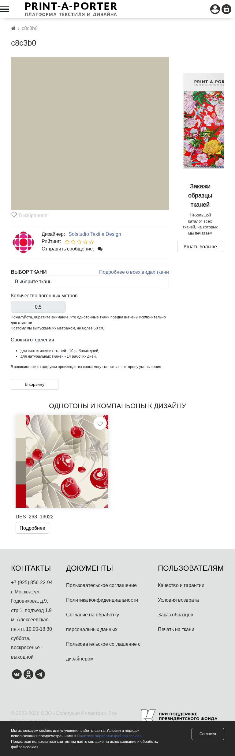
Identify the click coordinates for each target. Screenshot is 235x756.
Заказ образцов (175, 614)
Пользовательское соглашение (101, 585)
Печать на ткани (176, 629)
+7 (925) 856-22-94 (32, 582)
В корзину (34, 384)
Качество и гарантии (181, 585)
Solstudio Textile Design (93, 234)
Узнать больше (200, 246)
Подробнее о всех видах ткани (134, 272)
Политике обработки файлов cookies (109, 736)
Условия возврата (178, 600)
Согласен (208, 734)
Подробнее (32, 528)
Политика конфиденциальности (102, 600)
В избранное (33, 215)
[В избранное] (100, 423)
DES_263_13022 (35, 516)
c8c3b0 (30, 28)
